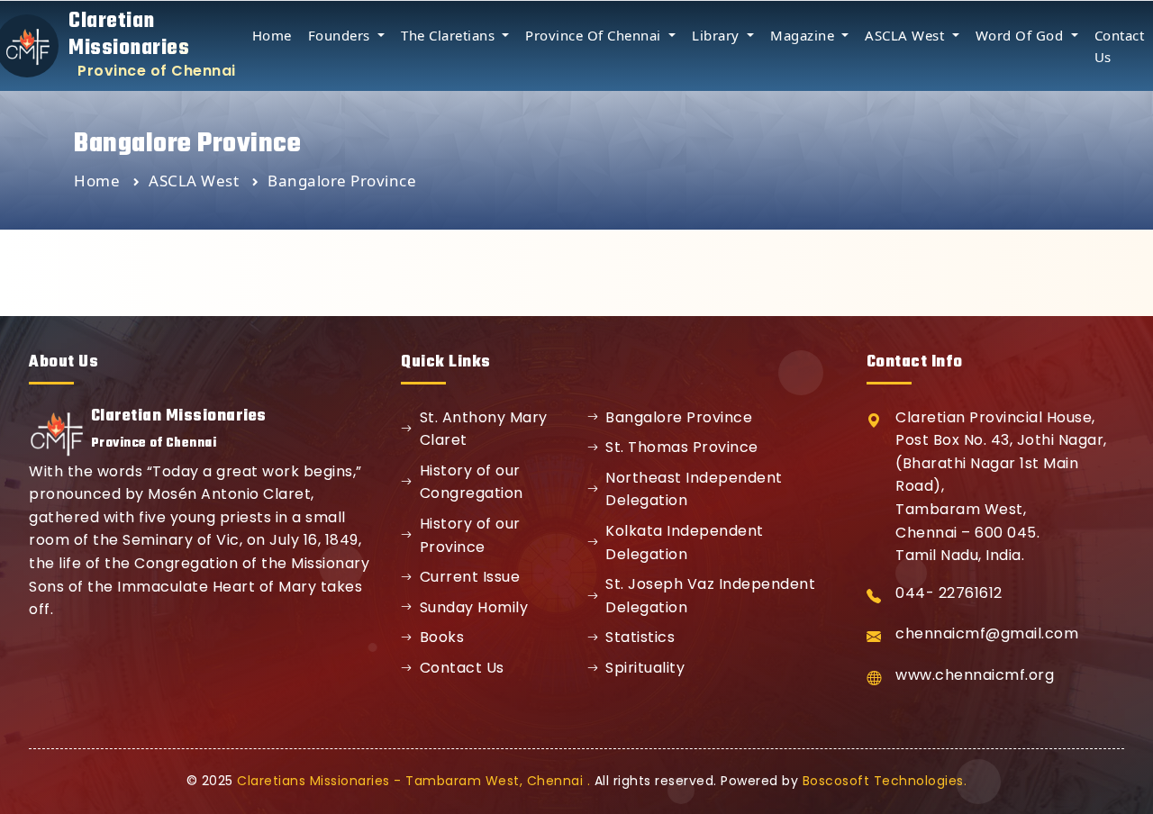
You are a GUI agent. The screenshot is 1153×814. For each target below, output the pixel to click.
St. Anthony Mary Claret (484, 429)
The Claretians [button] (450, 35)
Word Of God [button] (1021, 35)
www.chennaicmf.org (974, 675)
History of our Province (470, 535)
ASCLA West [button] (907, 35)
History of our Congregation (471, 482)
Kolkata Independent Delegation (684, 542)
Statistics (640, 637)
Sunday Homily (474, 607)
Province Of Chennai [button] (595, 35)
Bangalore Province (678, 417)
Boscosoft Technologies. (885, 781)
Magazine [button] (804, 35)
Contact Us (462, 667)
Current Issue (470, 576)
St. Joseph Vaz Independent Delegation (710, 596)
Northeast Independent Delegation (694, 489)
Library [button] (717, 35)
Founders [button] (341, 35)
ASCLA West (196, 180)
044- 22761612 (949, 593)
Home (272, 35)
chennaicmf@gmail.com (986, 633)
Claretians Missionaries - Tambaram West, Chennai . (413, 781)
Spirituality (645, 667)
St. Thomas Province (681, 447)
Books (442, 637)
